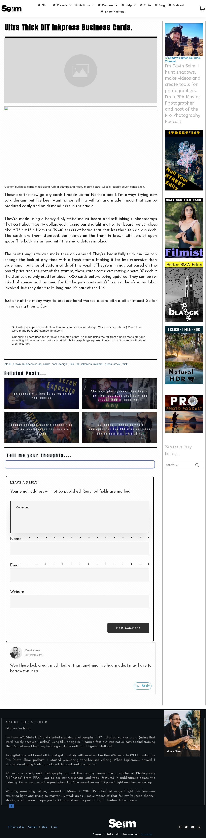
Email (79, 565)
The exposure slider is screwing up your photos (41, 393)
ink (77, 364)
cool (54, 364)
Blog (43, 827)
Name (79, 539)
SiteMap (146, 834)
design (63, 364)
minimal (98, 364)
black (8, 364)
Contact (33, 827)
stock (116, 364)
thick (125, 364)
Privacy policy (16, 827)
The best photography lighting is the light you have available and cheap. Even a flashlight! (119, 393)
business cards (31, 364)
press (108, 364)
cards (46, 364)
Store (54, 827)
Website (17, 592)
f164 (71, 364)
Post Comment (128, 627)
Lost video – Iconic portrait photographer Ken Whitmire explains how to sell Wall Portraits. (119, 427)
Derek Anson (32, 650)
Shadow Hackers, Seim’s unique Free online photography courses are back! (41, 427)
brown (17, 364)
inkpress (86, 364)
